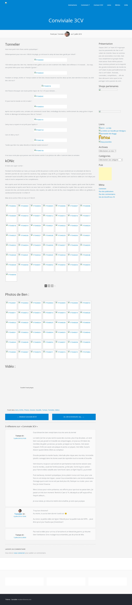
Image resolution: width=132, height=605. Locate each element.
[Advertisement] (105, 173)
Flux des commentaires (107, 194)
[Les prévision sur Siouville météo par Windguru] (112, 131)
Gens (17, 410)
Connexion (102, 189)
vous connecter (19, 553)
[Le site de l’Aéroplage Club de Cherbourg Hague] (105, 128)
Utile (126, 5)
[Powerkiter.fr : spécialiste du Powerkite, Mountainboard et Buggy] (105, 142)
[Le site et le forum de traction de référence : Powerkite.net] (104, 139)
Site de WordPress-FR (107, 197)
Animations (72, 5)
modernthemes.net (24, 599)
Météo (117, 5)
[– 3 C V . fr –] (10, 3)
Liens (109, 5)
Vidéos (57, 410)
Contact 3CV (98, 5)
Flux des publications (106, 191)
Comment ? (85, 5)
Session (32, 410)
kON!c (21, 410)
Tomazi (44, 410)
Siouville (38, 410)
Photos (26, 410)
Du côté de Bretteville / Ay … (74, 417)
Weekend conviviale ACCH (27, 417)
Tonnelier (51, 410)
